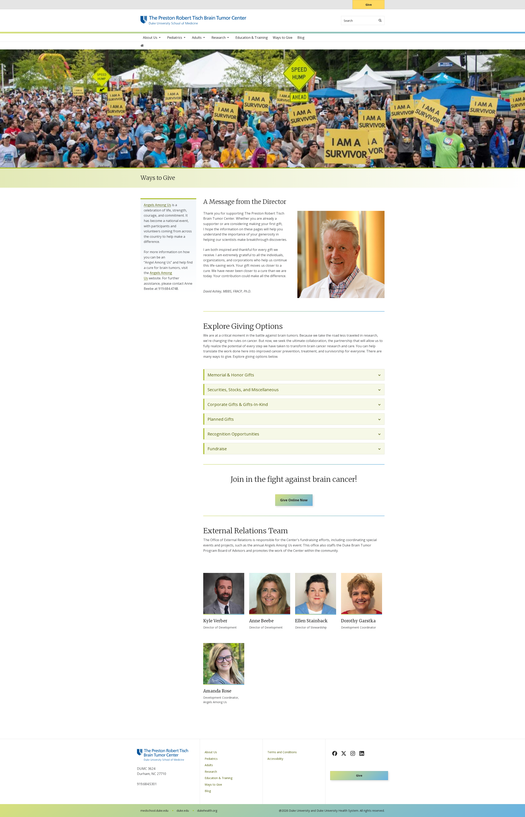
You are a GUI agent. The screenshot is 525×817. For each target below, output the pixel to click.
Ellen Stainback (311, 620)
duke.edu (183, 810)
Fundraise (217, 448)
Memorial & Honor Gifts (231, 375)
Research (218, 37)
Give (368, 5)
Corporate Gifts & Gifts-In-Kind (238, 404)
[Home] (193, 20)
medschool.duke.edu (154, 810)
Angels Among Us (157, 205)
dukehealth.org (207, 810)
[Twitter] (343, 753)
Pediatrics (174, 37)
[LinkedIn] (361, 753)
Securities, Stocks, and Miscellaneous (243, 389)
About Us (150, 37)
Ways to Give (282, 37)
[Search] (380, 20)
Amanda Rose (217, 691)
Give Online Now (294, 500)
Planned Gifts (221, 419)
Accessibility (275, 759)
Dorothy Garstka (358, 620)
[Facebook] (334, 753)
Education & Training (251, 37)
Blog (301, 37)
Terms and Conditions (282, 752)
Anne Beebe (261, 620)
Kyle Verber (215, 620)
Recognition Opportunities (233, 434)
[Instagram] (352, 753)
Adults (197, 37)
